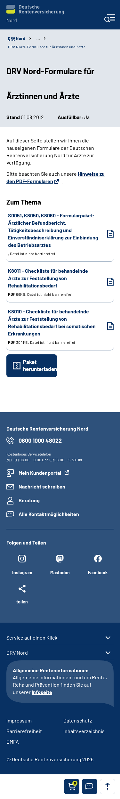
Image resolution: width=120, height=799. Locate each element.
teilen (22, 601)
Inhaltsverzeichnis (84, 731)
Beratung (29, 500)
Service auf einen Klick (31, 637)
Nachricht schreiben (42, 486)
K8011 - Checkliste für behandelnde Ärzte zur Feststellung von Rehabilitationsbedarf (48, 282)
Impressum (19, 720)
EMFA (12, 741)
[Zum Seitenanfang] (107, 786)
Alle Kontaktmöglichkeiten (49, 514)
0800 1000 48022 (40, 440)
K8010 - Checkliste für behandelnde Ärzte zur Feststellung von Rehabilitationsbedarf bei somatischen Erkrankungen (52, 326)
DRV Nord (17, 652)
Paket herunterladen (40, 365)
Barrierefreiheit (24, 731)
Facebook (98, 572)
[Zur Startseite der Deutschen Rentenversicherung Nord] (35, 13)
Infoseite (42, 692)
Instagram (22, 572)
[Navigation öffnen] (109, 20)
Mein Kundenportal (40, 473)
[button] (89, 786)
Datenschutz (77, 720)
